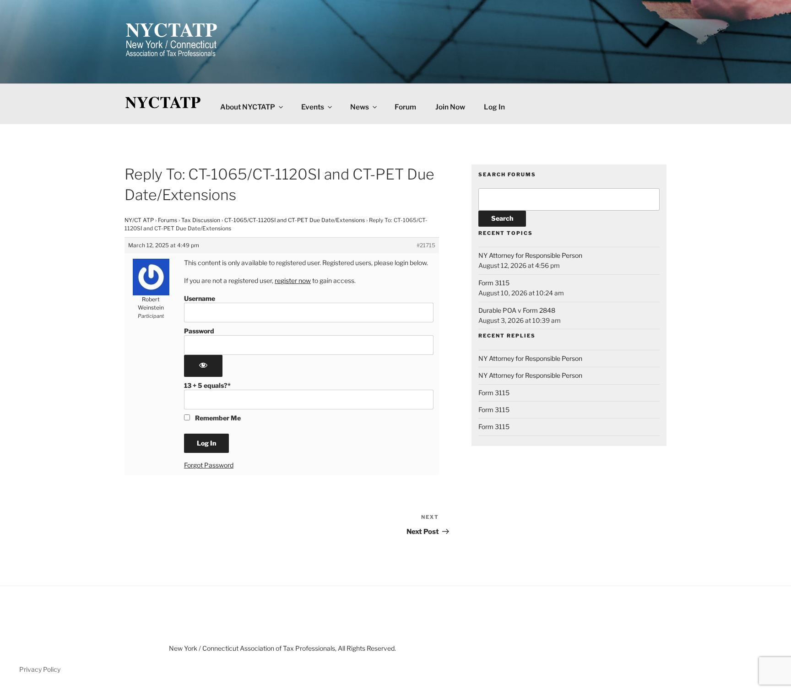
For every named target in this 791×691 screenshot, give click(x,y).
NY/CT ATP (139, 220)
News (359, 107)
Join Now (450, 107)
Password (199, 331)
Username (199, 298)
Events (312, 107)
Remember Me (217, 418)
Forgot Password (208, 465)
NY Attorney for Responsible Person (530, 255)
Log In (494, 107)
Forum (405, 107)
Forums (167, 220)
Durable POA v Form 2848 (516, 310)
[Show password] (203, 366)
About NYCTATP (247, 107)
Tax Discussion (200, 220)
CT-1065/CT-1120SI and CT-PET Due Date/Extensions (294, 220)
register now (293, 280)
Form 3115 (493, 283)
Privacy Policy (39, 669)
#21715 (426, 245)
